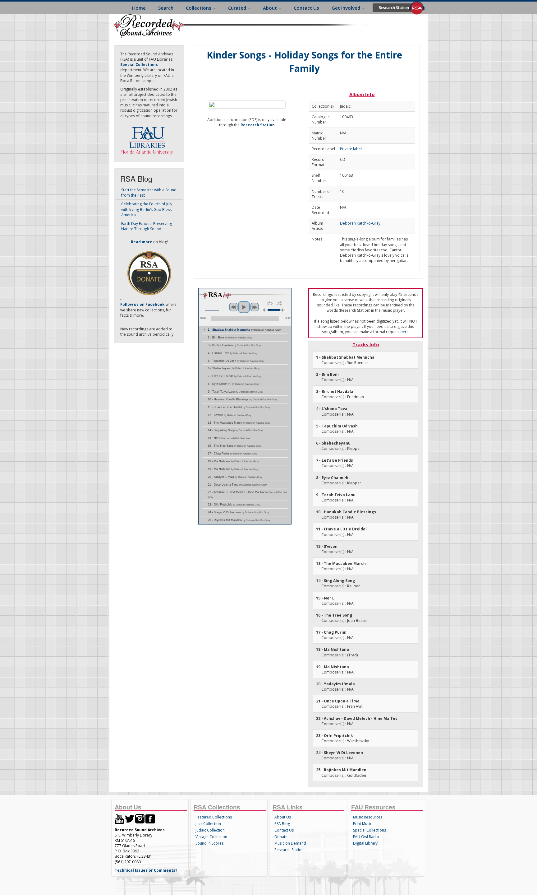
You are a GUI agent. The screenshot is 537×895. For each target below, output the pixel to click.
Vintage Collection (211, 836)
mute (265, 310)
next (254, 307)
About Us (282, 817)
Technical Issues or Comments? (146, 870)
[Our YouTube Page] (119, 818)
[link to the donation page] (149, 273)
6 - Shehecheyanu (233, 368)
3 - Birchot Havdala (234, 345)
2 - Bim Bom (230, 337)
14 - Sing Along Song (235, 430)
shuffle (279, 303)
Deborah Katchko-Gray (360, 223)
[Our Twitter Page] (129, 818)
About (270, 8)
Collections (199, 8)
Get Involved (346, 8)
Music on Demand (290, 843)
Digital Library (365, 843)
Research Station (394, 7)
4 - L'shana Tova (233, 353)
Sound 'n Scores (209, 843)
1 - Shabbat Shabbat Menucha (244, 329)
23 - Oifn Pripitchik (234, 504)
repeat (270, 303)
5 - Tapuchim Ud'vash (236, 360)
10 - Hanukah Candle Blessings (242, 399)
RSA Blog (282, 823)
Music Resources (367, 817)
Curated (237, 8)
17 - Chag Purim (232, 453)
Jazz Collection (208, 823)
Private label (351, 148)
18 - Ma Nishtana (233, 461)
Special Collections (369, 830)
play (244, 307)
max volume (283, 310)
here (405, 331)
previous (233, 307)
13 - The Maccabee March (239, 422)
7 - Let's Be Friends (235, 376)
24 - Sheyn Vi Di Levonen (238, 512)
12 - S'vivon (229, 415)
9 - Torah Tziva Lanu (235, 391)
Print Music (362, 823)
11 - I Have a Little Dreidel (239, 407)
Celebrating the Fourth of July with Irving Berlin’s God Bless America (146, 209)
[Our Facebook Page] (150, 818)
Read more (141, 242)
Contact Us (306, 8)
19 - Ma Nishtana (233, 469)
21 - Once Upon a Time (237, 484)
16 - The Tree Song (234, 445)
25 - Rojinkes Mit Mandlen (239, 520)
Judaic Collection (210, 830)
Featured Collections (213, 817)
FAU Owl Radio (366, 836)
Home (139, 8)
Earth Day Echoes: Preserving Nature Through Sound (146, 226)
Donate (280, 836)
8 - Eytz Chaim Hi (233, 383)
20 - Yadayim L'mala (235, 476)
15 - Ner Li (229, 438)
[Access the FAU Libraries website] (148, 138)
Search (165, 8)
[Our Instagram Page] (140, 818)
